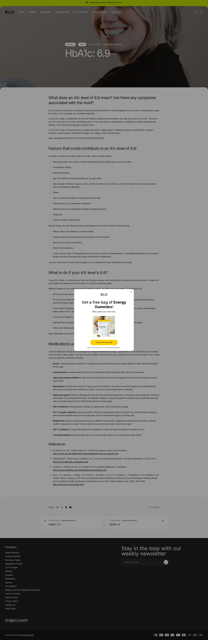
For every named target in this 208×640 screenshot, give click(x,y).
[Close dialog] (131, 292)
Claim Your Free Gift (104, 342)
